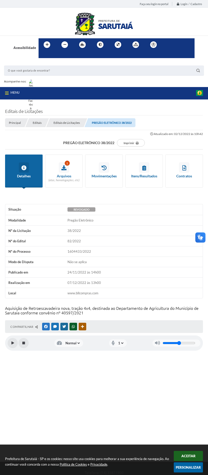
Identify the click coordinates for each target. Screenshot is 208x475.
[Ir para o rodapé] (55, 55)
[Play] (13, 343)
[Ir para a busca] (44, 55)
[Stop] (24, 343)
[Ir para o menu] (179, 45)
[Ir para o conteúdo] (168, 45)
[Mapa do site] (135, 44)
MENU (15, 92)
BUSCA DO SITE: (19, 63)
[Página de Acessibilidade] (153, 44)
